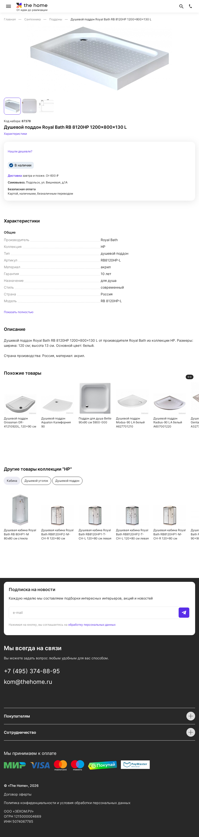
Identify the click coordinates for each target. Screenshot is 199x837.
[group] (99, 59)
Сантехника (32, 19)
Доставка (15, 175)
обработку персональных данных (92, 624)
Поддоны (56, 19)
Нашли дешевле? (20, 151)
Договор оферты (18, 794)
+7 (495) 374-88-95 (32, 671)
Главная (10, 19)
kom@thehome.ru (28, 681)
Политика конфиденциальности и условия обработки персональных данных (67, 803)
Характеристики (15, 133)
